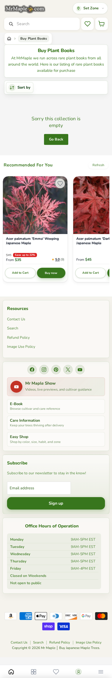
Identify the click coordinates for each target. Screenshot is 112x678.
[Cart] (101, 24)
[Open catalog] (33, 672)
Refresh (98, 165)
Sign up (56, 503)
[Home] (9, 39)
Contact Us (16, 319)
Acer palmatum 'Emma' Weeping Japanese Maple (32, 241)
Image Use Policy (21, 346)
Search (12, 328)
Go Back (56, 139)
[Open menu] (101, 672)
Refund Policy (18, 337)
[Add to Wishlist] (60, 183)
